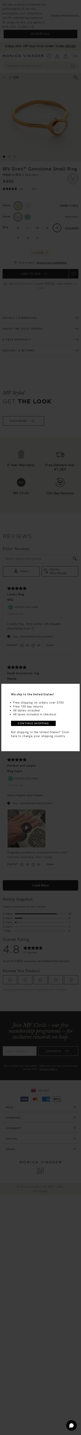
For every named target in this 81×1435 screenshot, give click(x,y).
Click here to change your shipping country (40, 734)
